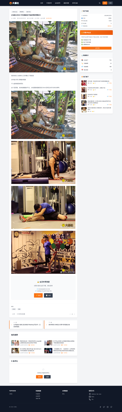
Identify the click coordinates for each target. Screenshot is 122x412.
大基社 (14, 18)
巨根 (19, 309)
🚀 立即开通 (96, 48)
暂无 (63, 394)
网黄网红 (22, 11)
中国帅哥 (49, 3)
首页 (41, 3)
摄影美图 (66, 3)
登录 (105, 3)
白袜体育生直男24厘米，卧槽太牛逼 (96, 87)
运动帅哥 (57, 3)
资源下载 (28, 11)
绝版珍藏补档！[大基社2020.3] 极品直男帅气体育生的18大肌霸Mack (99, 101)
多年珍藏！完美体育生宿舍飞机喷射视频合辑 (98, 81)
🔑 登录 (38, 295)
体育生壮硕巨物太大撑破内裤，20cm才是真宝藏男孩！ (99, 108)
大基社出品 (14, 11)
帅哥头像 (75, 3)
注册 (110, 3)
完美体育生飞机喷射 (92, 94)
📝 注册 (48, 295)
